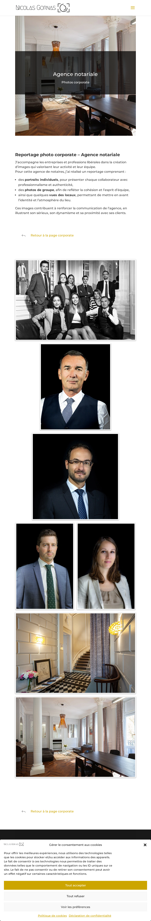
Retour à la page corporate (52, 235)
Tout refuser (76, 896)
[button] (145, 845)
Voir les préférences (75, 907)
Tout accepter (75, 885)
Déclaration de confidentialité (90, 915)
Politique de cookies (52, 915)
